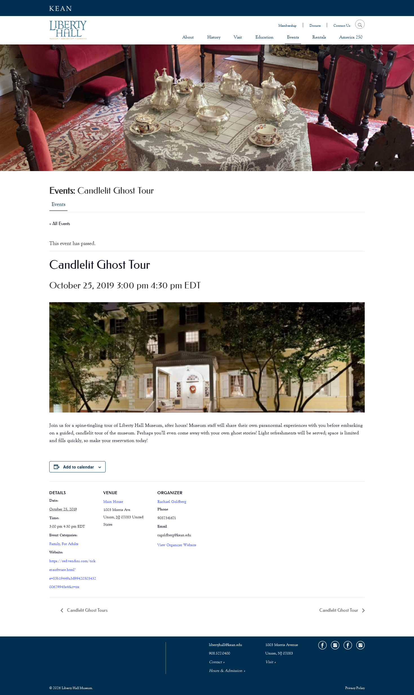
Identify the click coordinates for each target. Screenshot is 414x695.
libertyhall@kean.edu (225, 644)
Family (54, 543)
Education (264, 37)
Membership (288, 25)
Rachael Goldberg (171, 501)
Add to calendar (78, 467)
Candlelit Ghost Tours (87, 610)
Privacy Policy (355, 688)
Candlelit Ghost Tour (339, 610)
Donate (315, 25)
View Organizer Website (176, 545)
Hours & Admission (225, 670)
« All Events (59, 223)
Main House (113, 501)
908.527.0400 (219, 653)
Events (293, 37)
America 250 (350, 37)
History (213, 37)
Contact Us (341, 25)
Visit (238, 37)
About (188, 37)
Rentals (319, 37)
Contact (215, 662)
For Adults (70, 543)
